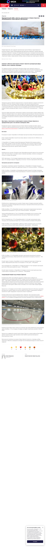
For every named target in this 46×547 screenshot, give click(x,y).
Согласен (35, 541)
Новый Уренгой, (29, 356)
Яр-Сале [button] (22, 5)
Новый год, (35, 356)
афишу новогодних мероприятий (9, 128)
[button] (23, 87)
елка (39, 356)
